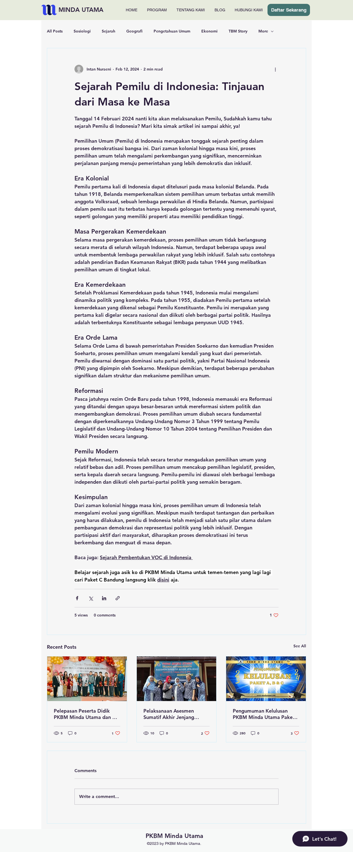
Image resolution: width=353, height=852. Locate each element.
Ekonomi (209, 31)
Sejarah (108, 31)
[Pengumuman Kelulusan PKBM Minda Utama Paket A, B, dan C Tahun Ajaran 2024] (266, 678)
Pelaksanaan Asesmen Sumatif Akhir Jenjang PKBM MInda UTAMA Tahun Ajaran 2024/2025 (175, 714)
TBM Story (238, 31)
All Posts (55, 31)
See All (299, 645)
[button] (157, 10)
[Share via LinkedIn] (104, 598)
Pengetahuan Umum (172, 31)
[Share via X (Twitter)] (90, 598)
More (263, 31)
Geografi (134, 31)
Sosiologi (82, 31)
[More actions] (275, 69)
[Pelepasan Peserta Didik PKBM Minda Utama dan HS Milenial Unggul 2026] (87, 678)
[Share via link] (117, 598)
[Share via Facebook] (77, 598)
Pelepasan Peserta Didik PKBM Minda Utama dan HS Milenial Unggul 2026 (86, 714)
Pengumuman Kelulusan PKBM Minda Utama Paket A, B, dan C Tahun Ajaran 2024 (264, 714)
